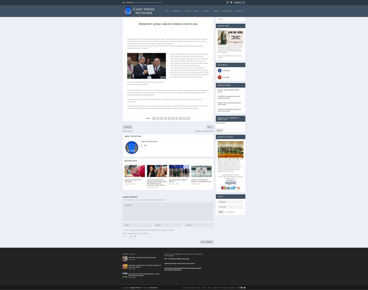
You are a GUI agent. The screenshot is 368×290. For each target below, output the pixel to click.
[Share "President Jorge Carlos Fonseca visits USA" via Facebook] (154, 118)
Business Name (221, 123)
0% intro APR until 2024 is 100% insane (228, 91)
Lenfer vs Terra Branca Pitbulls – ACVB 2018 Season (201, 180)
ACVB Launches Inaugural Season (178, 180)
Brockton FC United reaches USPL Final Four (148, 2)
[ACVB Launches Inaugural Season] (179, 171)
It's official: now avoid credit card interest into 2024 (229, 97)
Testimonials (227, 11)
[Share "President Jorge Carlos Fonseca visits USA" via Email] (184, 118)
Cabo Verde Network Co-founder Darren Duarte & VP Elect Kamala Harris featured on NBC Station (157, 182)
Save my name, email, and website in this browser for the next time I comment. (149, 230)
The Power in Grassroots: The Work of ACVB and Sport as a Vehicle (144, 266)
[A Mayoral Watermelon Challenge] (135, 171)
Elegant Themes (136, 288)
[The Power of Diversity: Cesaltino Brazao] (125, 258)
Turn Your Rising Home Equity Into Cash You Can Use (229, 110)
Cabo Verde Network (149, 141)
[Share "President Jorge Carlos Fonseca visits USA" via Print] (188, 118)
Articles (188, 11)
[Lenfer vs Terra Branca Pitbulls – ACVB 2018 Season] (201, 171)
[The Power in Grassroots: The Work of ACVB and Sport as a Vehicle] (125, 266)
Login (220, 212)
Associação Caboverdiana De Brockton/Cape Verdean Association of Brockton (182, 269)
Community (176, 11)
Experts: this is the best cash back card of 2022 (229, 103)
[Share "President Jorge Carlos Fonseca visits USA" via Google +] (161, 118)
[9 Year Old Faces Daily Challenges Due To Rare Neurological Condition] (125, 275)
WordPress (153, 288)
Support (216, 11)
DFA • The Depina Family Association (176, 259)
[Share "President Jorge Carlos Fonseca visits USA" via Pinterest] (169, 118)
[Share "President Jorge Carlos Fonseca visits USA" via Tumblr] (165, 118)
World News (225, 85)
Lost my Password (230, 212)
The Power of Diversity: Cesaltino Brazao (142, 257)
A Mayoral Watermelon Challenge (133, 180)
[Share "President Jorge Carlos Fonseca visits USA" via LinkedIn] (173, 118)
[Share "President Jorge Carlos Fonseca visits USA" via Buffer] (177, 118)
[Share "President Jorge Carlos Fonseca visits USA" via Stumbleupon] (181, 118)
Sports (196, 11)
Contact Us (239, 11)
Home (167, 11)
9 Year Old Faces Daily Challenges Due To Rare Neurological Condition (143, 274)
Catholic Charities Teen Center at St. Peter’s (179, 263)
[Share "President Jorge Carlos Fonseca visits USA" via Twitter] (158, 118)
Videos (206, 11)
